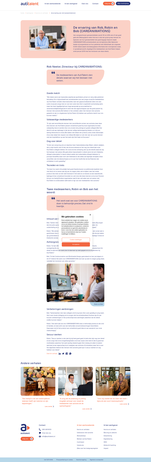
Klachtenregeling (81, 460)
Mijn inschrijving (123, 3)
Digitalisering (108, 439)
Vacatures (80, 445)
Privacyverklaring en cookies (64, 460)
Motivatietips (81, 436)
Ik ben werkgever (71, 4)
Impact (106, 448)
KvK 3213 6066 (48, 460)
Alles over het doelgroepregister (87, 448)
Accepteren (75, 244)
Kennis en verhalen (42, 13)
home (22, 13)
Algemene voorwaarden (96, 460)
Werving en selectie (110, 433)
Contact (95, 4)
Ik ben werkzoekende (52, 4)
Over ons (85, 4)
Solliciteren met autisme (85, 433)
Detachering (108, 436)
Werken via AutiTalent (84, 439)
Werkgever (30, 13)
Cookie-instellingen (76, 239)
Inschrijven (80, 442)
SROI (105, 442)
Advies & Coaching (110, 445)
